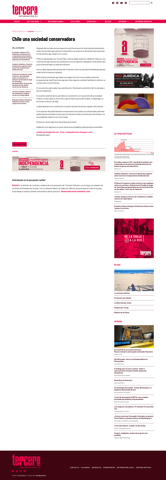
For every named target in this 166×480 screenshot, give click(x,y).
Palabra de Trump (121, 308)
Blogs (108, 21)
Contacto (74, 467)
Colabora (85, 467)
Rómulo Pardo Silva (19, 31)
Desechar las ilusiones (123, 380)
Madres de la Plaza (121, 312)
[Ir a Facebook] (113, 2)
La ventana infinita (122, 293)
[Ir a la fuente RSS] (126, 2)
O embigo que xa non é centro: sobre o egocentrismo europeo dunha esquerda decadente (130, 371)
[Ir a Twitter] (117, 2)
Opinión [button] (122, 21)
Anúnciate (96, 467)
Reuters (16, 185)
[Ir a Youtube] (121, 2)
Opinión (31, 31)
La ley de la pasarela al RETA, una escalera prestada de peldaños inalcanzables (131, 398)
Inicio (17, 21)
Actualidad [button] (33, 21)
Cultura (75, 21)
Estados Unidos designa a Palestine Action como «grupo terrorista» (22, 101)
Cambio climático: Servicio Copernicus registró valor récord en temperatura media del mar (22, 67)
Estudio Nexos (41, 475)
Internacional (56, 21)
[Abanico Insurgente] (134, 109)
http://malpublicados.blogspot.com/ (76, 132)
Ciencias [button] (91, 21)
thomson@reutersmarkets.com (75, 191)
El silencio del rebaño (122, 298)
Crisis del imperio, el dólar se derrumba (130, 426)
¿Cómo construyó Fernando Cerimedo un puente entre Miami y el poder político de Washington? (133, 417)
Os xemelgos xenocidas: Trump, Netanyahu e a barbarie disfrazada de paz (133, 389)
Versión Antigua (143, 467)
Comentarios (109, 467)
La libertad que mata (122, 303)
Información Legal (125, 467)
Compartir (20, 144)
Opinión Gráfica (143, 21)
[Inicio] (25, 10)
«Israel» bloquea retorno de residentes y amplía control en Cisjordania (21, 93)
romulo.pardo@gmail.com (47, 132)
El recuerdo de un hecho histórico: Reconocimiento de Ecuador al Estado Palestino (133, 351)
